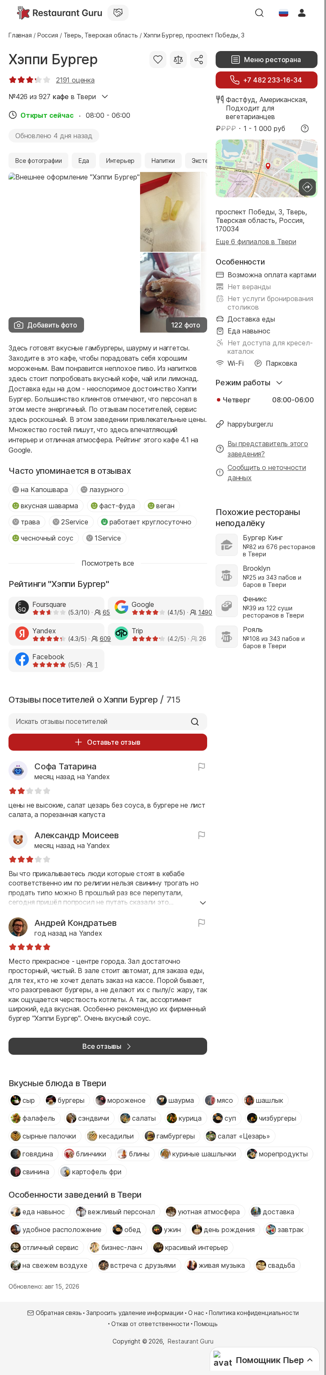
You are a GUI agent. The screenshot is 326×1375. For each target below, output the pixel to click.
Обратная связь (59, 1312)
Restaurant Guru (190, 1341)
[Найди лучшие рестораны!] (59, 13)
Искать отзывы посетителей (61, 721)
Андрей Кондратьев (75, 923)
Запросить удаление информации (134, 1312)
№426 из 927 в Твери (52, 96)
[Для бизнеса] (118, 12)
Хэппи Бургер (53, 59)
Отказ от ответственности (150, 1323)
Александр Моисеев (76, 835)
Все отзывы (101, 1046)
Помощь (206, 1323)
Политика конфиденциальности (254, 1312)
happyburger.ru (250, 424)
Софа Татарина (65, 766)
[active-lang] (283, 12)
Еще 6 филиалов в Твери (256, 241)
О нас (196, 1312)
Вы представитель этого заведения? (268, 448)
